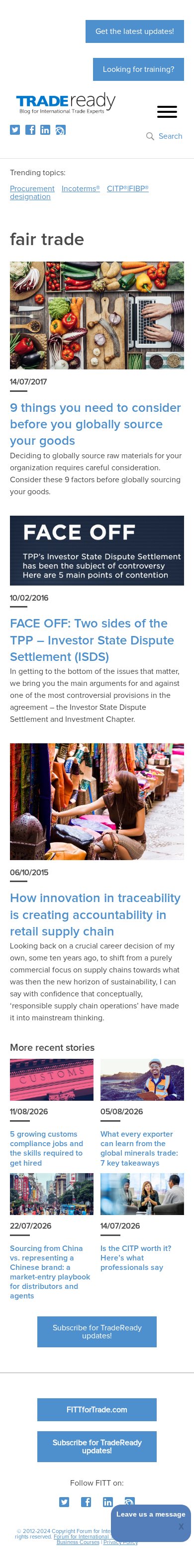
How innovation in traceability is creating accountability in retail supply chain (95, 915)
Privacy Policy (120, 1542)
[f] (30, 130)
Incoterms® (81, 189)
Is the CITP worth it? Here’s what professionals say (135, 1257)
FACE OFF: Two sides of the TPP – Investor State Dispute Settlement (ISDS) (92, 640)
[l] (45, 130)
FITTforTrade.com (97, 1410)
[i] (61, 130)
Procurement (32, 189)
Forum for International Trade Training (99, 1537)
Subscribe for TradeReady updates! (97, 1332)
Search (171, 136)
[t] (15, 130)
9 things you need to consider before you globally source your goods (95, 425)
